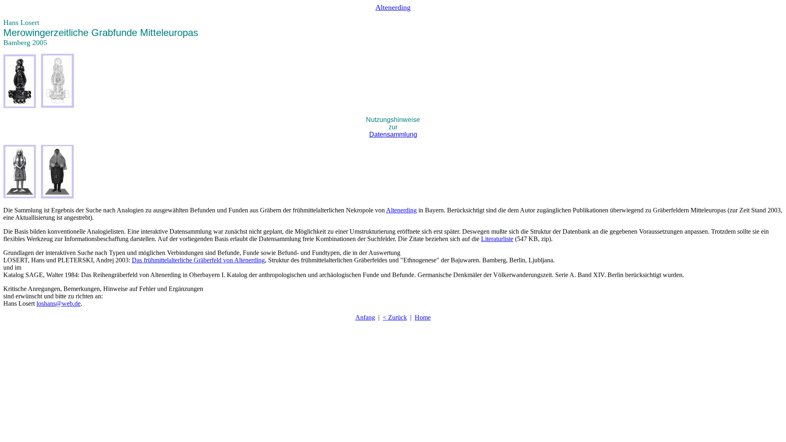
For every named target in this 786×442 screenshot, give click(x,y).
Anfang (365, 317)
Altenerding (401, 210)
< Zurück (395, 317)
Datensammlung (393, 134)
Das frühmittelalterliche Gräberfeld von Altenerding (198, 260)
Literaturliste (497, 238)
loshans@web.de (58, 303)
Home (423, 317)
